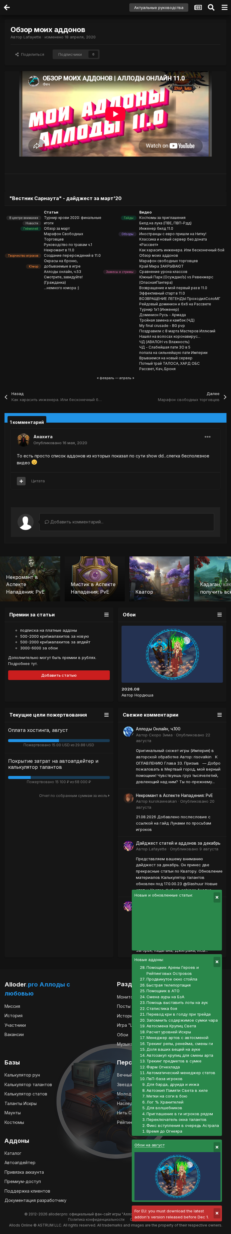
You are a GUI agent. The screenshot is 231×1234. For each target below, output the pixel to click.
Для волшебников (164, 1107)
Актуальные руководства (158, 7)
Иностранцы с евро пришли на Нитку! (172, 234)
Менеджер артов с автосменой (177, 1037)
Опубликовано (60, 442)
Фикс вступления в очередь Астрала (182, 1125)
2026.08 (131, 689)
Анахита (43, 436)
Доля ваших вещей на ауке (173, 1049)
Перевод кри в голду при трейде (178, 1014)
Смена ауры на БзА (165, 996)
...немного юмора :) (61, 288)
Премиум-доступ (23, 1181)
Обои (122, 1034)
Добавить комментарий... (76, 521)
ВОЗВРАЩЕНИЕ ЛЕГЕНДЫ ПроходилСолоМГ (179, 298)
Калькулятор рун (22, 1074)
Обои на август (149, 1145)
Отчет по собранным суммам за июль (73, 795)
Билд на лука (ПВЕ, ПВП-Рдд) (165, 223)
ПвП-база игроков (164, 1078)
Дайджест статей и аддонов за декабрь (178, 843)
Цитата (38, 480)
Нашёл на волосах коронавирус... (169, 336)
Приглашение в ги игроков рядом (179, 1113)
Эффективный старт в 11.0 (162, 293)
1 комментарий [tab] (27, 422)
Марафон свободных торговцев (168, 261)
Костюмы (14, 1122)
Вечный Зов (129, 1074)
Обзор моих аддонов (158, 255)
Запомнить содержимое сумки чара (182, 1020)
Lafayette (32, 36)
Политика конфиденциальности (96, 1219)
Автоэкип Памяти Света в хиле (177, 1090)
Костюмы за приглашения (162, 217)
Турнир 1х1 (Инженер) (159, 309)
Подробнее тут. (23, 663)
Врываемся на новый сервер (165, 358)
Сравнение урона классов (163, 271)
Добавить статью (59, 675)
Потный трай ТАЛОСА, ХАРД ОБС (169, 363)
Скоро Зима (161, 734)
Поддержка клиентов (27, 1191)
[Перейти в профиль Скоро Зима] (128, 731)
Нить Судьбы (131, 1112)
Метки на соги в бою (166, 1096)
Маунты (13, 1112)
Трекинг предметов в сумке (174, 1061)
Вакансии (14, 1034)
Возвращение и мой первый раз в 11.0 (173, 288)
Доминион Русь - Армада (162, 315)
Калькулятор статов (26, 1093)
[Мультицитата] (21, 481)
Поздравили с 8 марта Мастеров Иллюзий (177, 331)
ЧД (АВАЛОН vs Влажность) (164, 342)
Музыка (125, 1044)
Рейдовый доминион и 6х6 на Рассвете (175, 304)
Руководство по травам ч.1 (68, 244)
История (14, 1015)
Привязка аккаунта (24, 1172)
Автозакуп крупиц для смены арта (179, 1055)
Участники (15, 1025)
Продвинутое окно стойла (171, 979)
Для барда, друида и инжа (172, 1084)
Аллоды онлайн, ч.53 (62, 271)
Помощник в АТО (163, 990)
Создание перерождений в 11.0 (72, 255)
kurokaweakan (163, 801)
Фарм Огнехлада (163, 1067)
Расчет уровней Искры (168, 1031)
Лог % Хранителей (164, 1102)
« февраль (105, 378)
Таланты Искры (21, 1103)
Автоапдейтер (20, 1162)
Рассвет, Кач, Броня (157, 369)
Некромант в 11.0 (59, 250)
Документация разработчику (35, 1200)
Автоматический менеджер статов (180, 1072)
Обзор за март (57, 228)
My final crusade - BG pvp (162, 325)
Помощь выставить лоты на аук (177, 1002)
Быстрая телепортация (168, 985)
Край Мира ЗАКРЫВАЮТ (161, 266)
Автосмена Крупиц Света (171, 1025)
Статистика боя (161, 1008)
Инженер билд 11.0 (156, 228)
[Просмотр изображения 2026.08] (172, 654)
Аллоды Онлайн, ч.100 (158, 728)
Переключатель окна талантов (176, 1119)
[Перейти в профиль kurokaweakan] (128, 798)
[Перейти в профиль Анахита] (23, 440)
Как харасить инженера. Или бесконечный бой (181, 250)
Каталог (13, 1153)
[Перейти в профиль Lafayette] (128, 846)
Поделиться (31, 54)
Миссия (12, 1006)
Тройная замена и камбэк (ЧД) (167, 320)
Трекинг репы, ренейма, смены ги (179, 1043)
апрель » (126, 378)
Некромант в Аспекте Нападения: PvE (174, 795)
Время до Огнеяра (164, 1131)
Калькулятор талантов (28, 1084)
